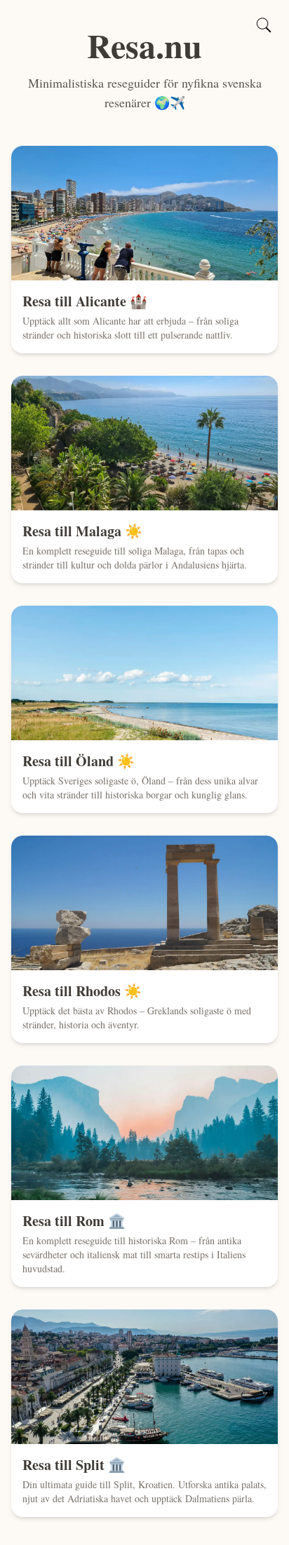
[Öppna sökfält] (263, 25)
